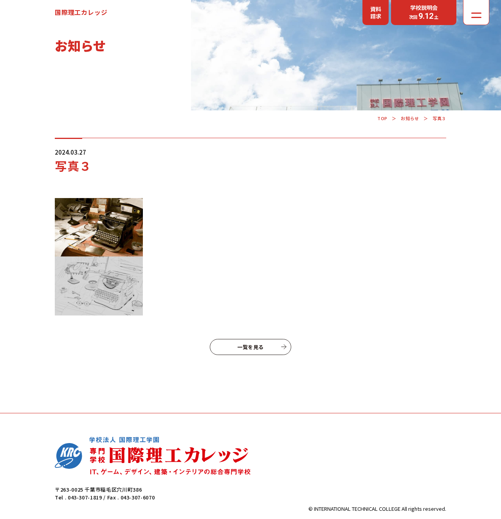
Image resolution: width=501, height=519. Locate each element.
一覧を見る (250, 347)
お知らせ (410, 118)
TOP (382, 118)
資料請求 (375, 12)
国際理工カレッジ (81, 12)
